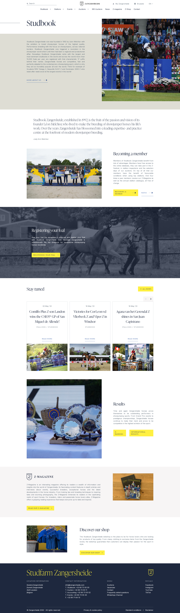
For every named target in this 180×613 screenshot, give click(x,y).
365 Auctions (97, 9)
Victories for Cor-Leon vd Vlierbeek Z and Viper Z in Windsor (90, 316)
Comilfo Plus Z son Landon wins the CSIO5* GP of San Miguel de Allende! (47, 316)
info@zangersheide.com (74, 585)
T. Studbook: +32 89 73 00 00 (77, 587)
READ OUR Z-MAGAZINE (38, 508)
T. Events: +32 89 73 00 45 (76, 595)
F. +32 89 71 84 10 (72, 597)
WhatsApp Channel (114, 595)
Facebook (149, 585)
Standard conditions (133, 610)
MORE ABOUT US (34, 80)
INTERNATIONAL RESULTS (138, 433)
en (150, 4)
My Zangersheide (122, 4)
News (107, 9)
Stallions (57, 9)
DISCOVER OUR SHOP (90, 553)
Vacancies (111, 587)
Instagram (149, 587)
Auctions (82, 9)
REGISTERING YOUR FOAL (44, 255)
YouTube (148, 590)
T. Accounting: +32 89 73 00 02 (78, 592)
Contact (137, 9)
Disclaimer (149, 610)
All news (147, 289)
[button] (145, 298)
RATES (144, 193)
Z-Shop (128, 9)
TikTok (148, 592)
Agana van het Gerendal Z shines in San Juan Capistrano (133, 316)
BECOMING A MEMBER (120, 193)
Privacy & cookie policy (93, 610)
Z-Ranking (119, 433)
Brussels (140, 4)
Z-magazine (117, 9)
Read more (47, 339)
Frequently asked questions (118, 592)
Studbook (44, 9)
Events (69, 9)
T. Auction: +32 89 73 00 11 (76, 590)
